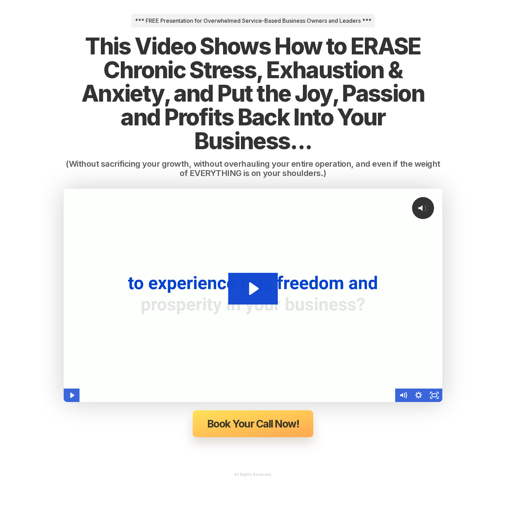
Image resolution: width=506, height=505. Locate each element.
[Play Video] (72, 395)
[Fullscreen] (434, 395)
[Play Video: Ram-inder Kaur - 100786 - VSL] (252, 289)
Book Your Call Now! (253, 424)
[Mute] (403, 395)
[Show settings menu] (418, 395)
